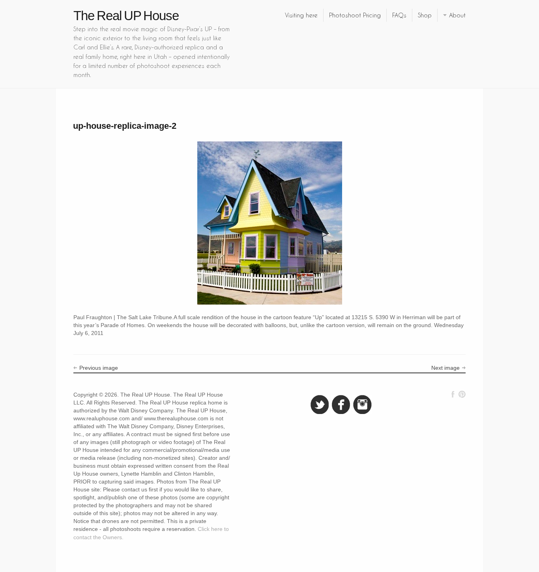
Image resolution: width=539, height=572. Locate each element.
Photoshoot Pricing (355, 15)
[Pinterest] (462, 394)
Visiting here (301, 15)
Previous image (98, 368)
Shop (425, 15)
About (457, 15)
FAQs (399, 15)
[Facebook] (453, 394)
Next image (445, 368)
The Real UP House (126, 15)
